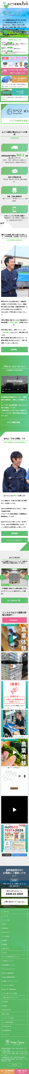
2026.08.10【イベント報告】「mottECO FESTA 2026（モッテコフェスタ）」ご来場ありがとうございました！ (13, 52)
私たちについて (6, 932)
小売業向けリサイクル (8, 961)
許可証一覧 (14, 1064)
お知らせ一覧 (14, 40)
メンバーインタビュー (14, 540)
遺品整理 (4, 1005)
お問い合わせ (5, 948)
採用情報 (14, 533)
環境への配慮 (5, 1014)
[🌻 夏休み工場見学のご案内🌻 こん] (14, 666)
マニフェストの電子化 (8, 985)
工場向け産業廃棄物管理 (8, 977)
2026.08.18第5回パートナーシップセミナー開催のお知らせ (10, 48)
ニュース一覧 (5, 920)
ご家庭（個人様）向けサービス (10, 997)
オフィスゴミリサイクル (8, 969)
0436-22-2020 (14, 893)
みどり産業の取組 (13, 422)
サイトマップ (5, 1034)
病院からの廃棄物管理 (8, 973)
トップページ (5, 911)
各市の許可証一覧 (6, 1026)
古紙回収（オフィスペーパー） (10, 981)
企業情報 (13, 349)
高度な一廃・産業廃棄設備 (9, 989)
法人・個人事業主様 (7, 1071)
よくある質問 (5, 936)
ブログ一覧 (5, 916)
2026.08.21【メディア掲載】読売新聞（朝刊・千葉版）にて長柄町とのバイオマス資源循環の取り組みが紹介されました (14, 43)
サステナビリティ (6, 1009)
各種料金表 (5, 928)
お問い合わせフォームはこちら (14, 902)
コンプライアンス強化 (8, 1018)
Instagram (14, 620)
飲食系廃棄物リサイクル (8, 965)
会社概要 (4, 940)
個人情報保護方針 (6, 1030)
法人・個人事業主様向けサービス (10, 956)
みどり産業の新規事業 (8, 1022)
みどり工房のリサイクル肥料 (9, 993)
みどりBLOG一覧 (13, 600)
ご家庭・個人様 (22, 1071)
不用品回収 (5, 1001)
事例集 (4, 924)
